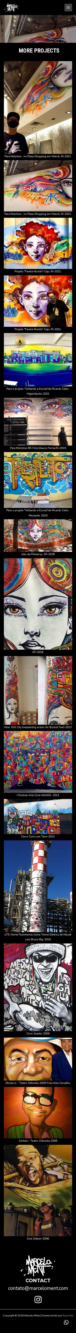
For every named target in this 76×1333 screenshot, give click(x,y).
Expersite (68, 1315)
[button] (38, 1299)
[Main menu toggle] (68, 7)
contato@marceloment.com (38, 1288)
